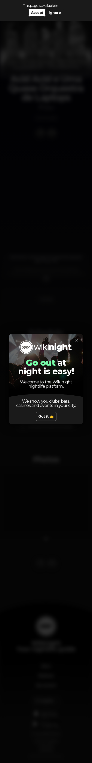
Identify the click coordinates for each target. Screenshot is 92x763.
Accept (37, 13)
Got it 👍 (46, 416)
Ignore (55, 13)
